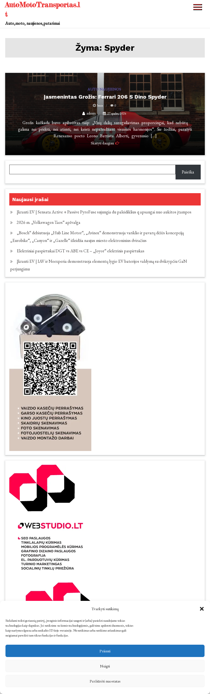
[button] (202, 609)
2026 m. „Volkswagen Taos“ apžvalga (48, 222)
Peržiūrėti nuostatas (105, 681)
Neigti (105, 666)
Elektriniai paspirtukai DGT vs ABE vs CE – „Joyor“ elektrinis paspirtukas (80, 251)
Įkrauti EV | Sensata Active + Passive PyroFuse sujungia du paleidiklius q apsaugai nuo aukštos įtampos (104, 212)
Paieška (188, 172)
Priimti (105, 650)
